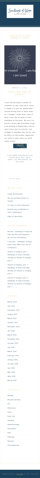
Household (12, 429)
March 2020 (12, 335)
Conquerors (12, 248)
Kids (9, 433)
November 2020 (14, 327)
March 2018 (12, 380)
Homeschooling (13, 425)
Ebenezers (12, 408)
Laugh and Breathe (15, 194)
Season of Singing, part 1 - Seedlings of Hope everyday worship (19, 255)
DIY (9, 404)
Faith (10, 412)
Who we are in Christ (20, 93)
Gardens (11, 420)
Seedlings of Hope (20, 11)
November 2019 (13, 339)
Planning (11, 437)
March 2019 (12, 351)
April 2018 (11, 376)
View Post (20, 146)
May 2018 (11, 372)
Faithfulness (21, 238)
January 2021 (13, 323)
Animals (11, 396)
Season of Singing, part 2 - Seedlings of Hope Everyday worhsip (19, 281)
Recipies (11, 441)
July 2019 (11, 347)
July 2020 (11, 331)
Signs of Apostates (15, 216)
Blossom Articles (25, 155)
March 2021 (12, 318)
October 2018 (13, 364)
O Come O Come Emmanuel (18, 205)
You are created (21, 159)
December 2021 (14, 310)
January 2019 (13, 360)
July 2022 (11, 306)
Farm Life (11, 416)
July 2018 (11, 368)
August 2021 (12, 314)
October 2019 (13, 343)
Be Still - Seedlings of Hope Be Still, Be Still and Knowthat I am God (20, 235)
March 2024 (12, 302)
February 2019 (13, 356)
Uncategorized (13, 445)
